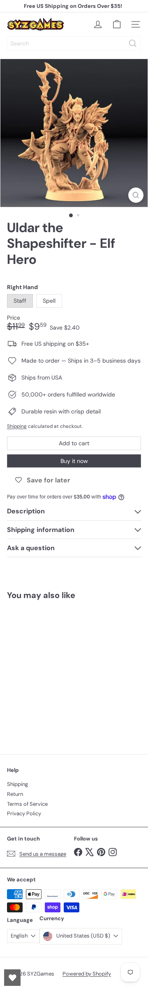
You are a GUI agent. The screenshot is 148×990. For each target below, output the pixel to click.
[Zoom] (135, 195)
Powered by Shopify (86, 973)
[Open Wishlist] (12, 977)
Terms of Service (27, 803)
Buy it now (74, 461)
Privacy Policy (24, 813)
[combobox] (74, 43)
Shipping (17, 426)
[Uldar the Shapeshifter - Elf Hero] (58, 672)
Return (15, 794)
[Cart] (116, 24)
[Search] (133, 43)
